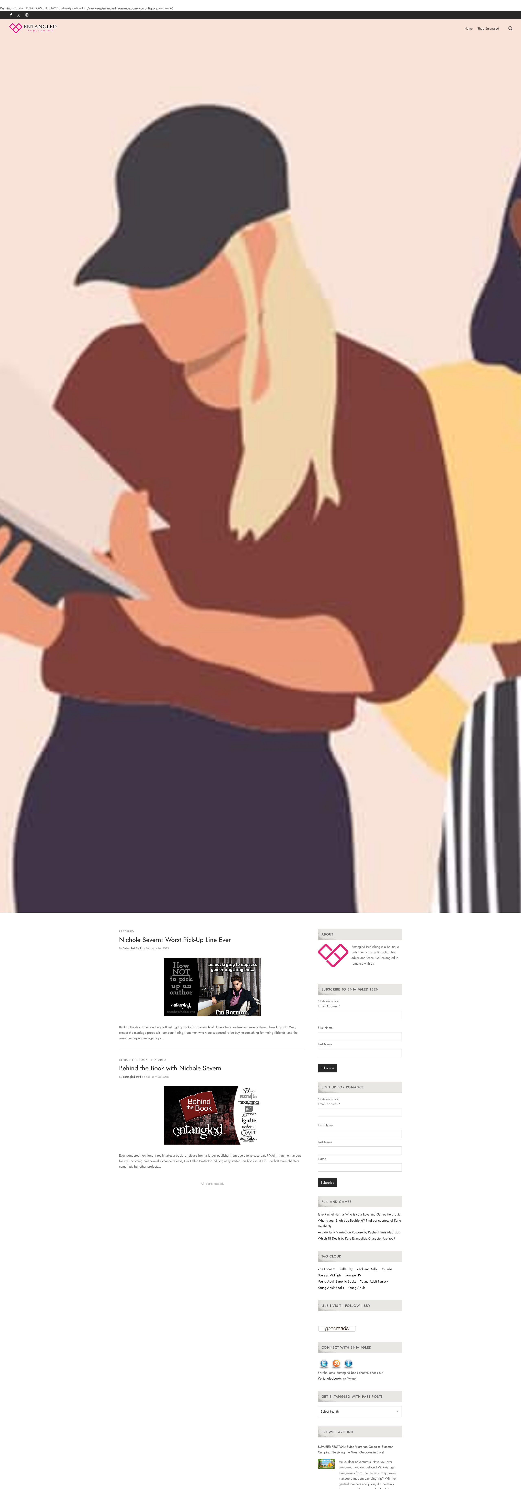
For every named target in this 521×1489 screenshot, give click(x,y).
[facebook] (11, 15)
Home (468, 28)
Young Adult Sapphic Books (337, 1281)
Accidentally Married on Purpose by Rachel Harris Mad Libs (359, 1232)
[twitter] (19, 15)
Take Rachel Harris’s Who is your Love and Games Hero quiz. (359, 1214)
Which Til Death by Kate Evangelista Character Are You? (356, 1238)
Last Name (325, 1044)
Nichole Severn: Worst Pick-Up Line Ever (175, 939)
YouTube (386, 1269)
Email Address (329, 1006)
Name (322, 1158)
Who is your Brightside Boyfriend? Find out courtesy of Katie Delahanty (359, 1223)
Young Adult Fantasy (374, 1281)
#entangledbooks (329, 1378)
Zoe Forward (326, 1269)
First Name (325, 1027)
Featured (126, 931)
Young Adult (356, 1287)
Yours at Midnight (329, 1275)
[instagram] (27, 15)
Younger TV (353, 1275)
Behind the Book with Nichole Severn (170, 1068)
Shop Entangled (488, 28)
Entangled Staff (132, 948)
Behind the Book (133, 1060)
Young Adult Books (331, 1287)
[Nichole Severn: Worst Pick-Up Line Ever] (212, 987)
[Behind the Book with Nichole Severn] (212, 1115)
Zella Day (346, 1269)
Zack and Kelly (367, 1269)
